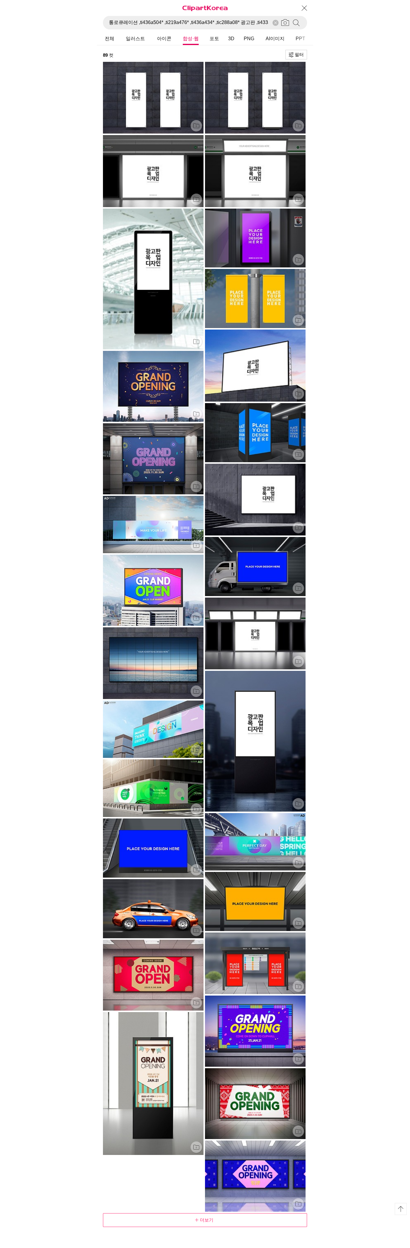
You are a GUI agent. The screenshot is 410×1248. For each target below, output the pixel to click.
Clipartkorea (205, 8)
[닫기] (304, 8)
